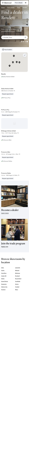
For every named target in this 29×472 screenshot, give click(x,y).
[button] (17, 62)
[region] (14, 23)
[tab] (21, 41)
